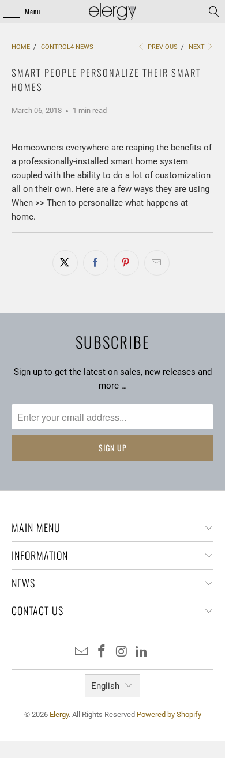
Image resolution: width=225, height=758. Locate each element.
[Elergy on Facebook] (102, 652)
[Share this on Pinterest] (126, 263)
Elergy (59, 714)
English (105, 686)
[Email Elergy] (82, 652)
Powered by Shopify (169, 714)
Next (198, 47)
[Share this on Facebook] (95, 263)
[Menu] (5, 11)
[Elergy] (113, 11)
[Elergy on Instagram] (122, 652)
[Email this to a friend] (157, 263)
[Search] (214, 11)
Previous (162, 47)
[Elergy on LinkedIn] (142, 652)
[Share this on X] (65, 263)
